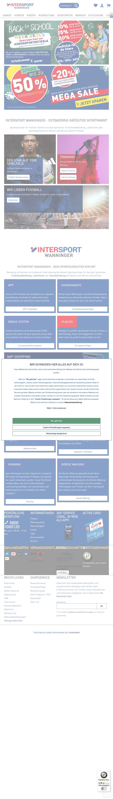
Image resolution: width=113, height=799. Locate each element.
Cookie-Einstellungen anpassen (56, 427)
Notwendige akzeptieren (56, 433)
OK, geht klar (56, 421)
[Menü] (108, 771)
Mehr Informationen (56, 408)
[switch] (104, 788)
